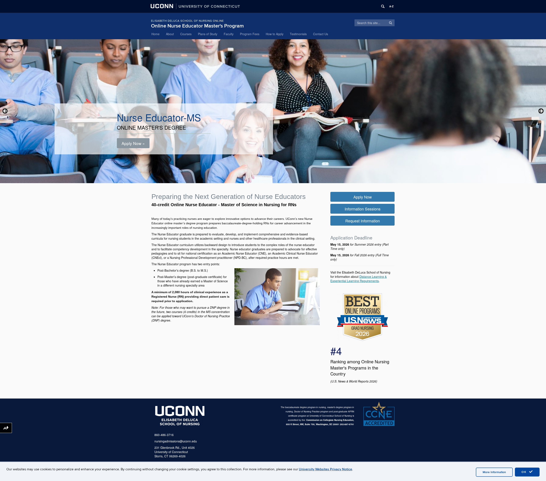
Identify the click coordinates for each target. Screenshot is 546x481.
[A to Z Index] (391, 6)
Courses (186, 34)
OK (524, 472)
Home (155, 34)
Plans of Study (207, 34)
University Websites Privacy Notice (325, 469)
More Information (494, 472)
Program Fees (249, 34)
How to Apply (274, 34)
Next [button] (540, 111)
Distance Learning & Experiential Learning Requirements (358, 278)
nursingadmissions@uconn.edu (175, 441)
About (170, 34)
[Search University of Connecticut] (382, 6)
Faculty (229, 34)
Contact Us (320, 34)
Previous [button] (5, 111)
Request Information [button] (362, 220)
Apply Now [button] (362, 197)
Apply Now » (133, 143)
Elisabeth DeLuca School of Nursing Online (187, 21)
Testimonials (298, 34)
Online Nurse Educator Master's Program (197, 26)
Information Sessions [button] (362, 209)
